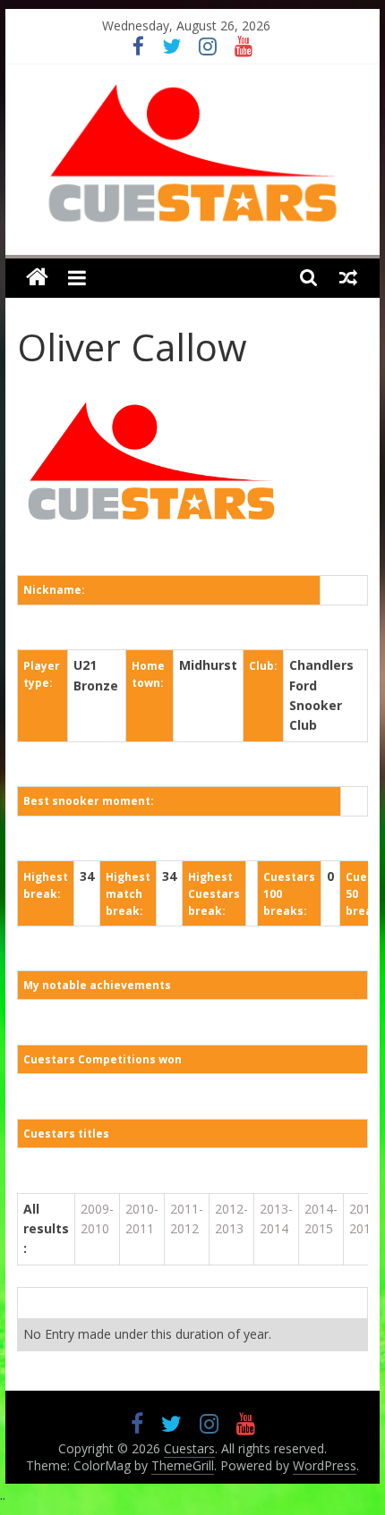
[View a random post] (348, 277)
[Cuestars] (37, 277)
